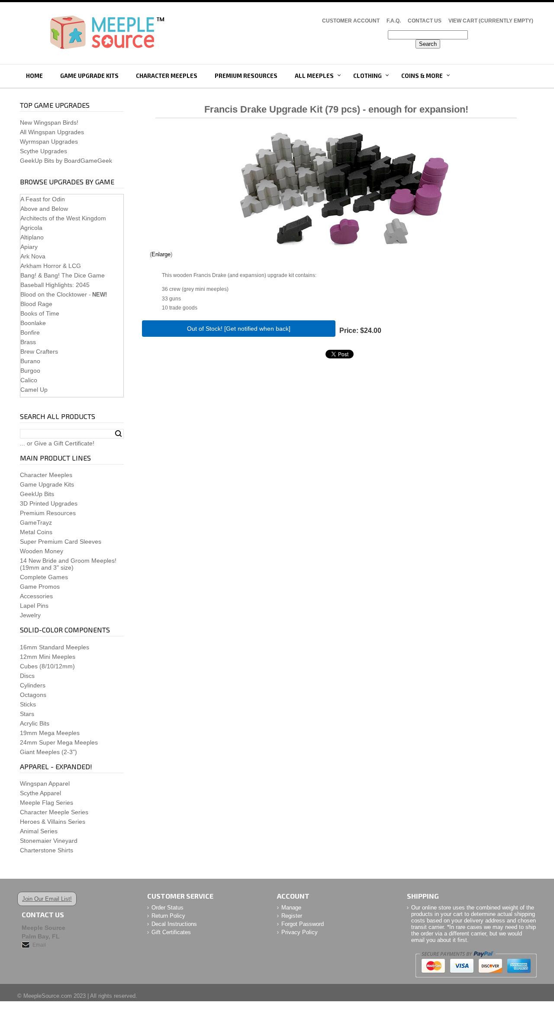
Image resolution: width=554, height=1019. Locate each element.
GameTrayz (36, 522)
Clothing (367, 75)
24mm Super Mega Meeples (59, 742)
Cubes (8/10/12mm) (47, 666)
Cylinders (32, 685)
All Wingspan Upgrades (52, 132)
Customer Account (351, 21)
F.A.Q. (394, 21)
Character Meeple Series (54, 812)
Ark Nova (32, 256)
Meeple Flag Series (46, 802)
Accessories (36, 596)
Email (39, 945)
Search (118, 434)
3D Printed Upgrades (48, 503)
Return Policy (168, 916)
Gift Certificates (171, 932)
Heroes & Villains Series (52, 821)
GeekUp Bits (37, 493)
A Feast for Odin (42, 199)
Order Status (167, 907)
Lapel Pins (34, 605)
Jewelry (30, 615)
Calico (28, 380)
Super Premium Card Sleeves (60, 541)
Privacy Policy (299, 932)
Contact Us (424, 21)
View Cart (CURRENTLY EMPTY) (490, 21)
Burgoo (30, 370)
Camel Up (34, 389)
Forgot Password (302, 924)
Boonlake (33, 322)
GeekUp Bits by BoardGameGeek (66, 160)
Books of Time (39, 313)
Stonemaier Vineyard (48, 840)
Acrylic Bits (34, 723)
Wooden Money (41, 551)
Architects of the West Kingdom (63, 218)
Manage (291, 907)
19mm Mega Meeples (50, 732)
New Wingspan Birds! (49, 122)
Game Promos (40, 586)
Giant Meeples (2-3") (48, 751)
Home (34, 75)
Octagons (33, 694)
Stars (27, 713)
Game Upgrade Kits (89, 75)
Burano (30, 361)
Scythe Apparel (40, 793)
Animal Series (39, 831)
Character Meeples (166, 75)
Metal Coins (36, 532)
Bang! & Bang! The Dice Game (62, 275)
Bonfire (30, 332)
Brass (28, 342)
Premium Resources (246, 75)
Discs (27, 675)
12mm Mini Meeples (47, 656)
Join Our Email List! (47, 899)
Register (291, 916)
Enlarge (161, 254)
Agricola (31, 227)
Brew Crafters (39, 351)
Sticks (28, 704)
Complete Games (44, 577)
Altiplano (32, 237)
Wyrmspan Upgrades (49, 141)
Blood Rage (36, 303)
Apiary (29, 246)
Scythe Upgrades (43, 151)
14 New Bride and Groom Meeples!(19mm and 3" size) (68, 564)
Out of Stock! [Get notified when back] (238, 328)
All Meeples (314, 75)
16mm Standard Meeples (54, 647)
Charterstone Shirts (46, 850)
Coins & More (422, 75)
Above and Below (44, 208)
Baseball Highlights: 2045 (55, 284)
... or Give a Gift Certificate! (57, 443)
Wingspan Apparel (45, 783)
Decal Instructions (174, 924)
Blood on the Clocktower (53, 294)
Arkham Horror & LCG (50, 265)
